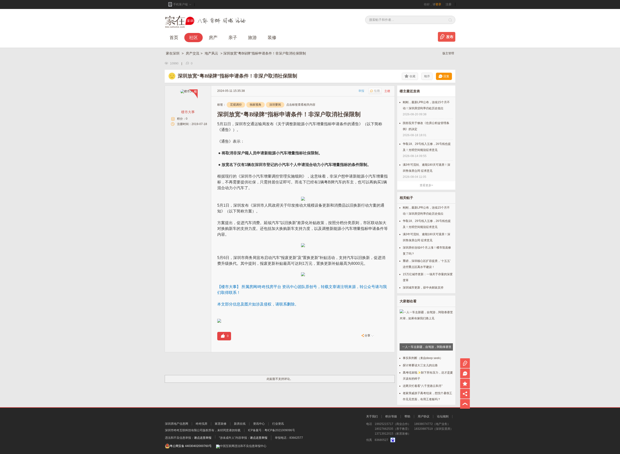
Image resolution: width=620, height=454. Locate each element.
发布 (449, 37)
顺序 (427, 76)
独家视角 (255, 104)
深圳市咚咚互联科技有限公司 (184, 430)
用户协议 (423, 416)
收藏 (412, 76)
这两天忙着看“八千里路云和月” (422, 386)
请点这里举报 (202, 437)
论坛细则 (443, 416)
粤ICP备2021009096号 (279, 430)
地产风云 (212, 53)
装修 (272, 37)
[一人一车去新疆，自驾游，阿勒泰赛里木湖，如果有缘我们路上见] (426, 316)
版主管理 (448, 53)
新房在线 (240, 423)
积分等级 (391, 416)
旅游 (252, 37)
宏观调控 (236, 104)
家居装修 (220, 423)
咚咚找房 (201, 423)
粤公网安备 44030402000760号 (191, 446)
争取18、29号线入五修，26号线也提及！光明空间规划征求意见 (427, 147)
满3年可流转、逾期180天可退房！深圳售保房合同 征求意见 (426, 167)
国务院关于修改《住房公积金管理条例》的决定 (426, 126)
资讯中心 (259, 423)
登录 (438, 4)
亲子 (232, 37)
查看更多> (426, 185)
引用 (377, 91)
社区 (193, 37)
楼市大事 (188, 112)
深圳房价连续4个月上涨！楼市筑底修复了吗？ (427, 250)
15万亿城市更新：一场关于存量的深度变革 (428, 277)
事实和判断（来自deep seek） (423, 358)
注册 (448, 4)
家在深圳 (173, 53)
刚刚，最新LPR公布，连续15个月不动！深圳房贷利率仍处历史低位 (426, 105)
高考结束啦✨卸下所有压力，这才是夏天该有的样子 (428, 375)
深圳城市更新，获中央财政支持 (423, 287)
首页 (174, 37)
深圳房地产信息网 (176, 423)
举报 (361, 91)
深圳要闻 (275, 104)
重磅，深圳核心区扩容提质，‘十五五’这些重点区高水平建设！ (427, 264)
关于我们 (372, 416)
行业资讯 (278, 423)
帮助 (407, 416)
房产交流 (192, 53)
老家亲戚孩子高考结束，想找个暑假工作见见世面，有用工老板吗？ (427, 396)
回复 (446, 76)
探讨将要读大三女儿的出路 (420, 365)
